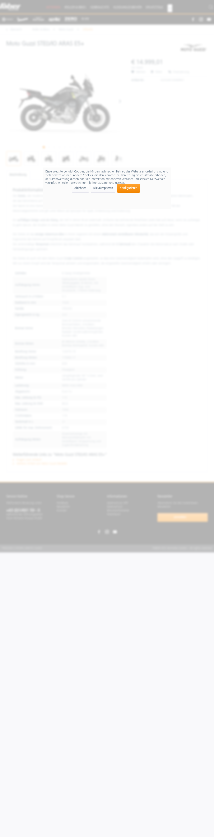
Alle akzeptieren (103, 188)
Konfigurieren (128, 188)
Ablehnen (80, 188)
